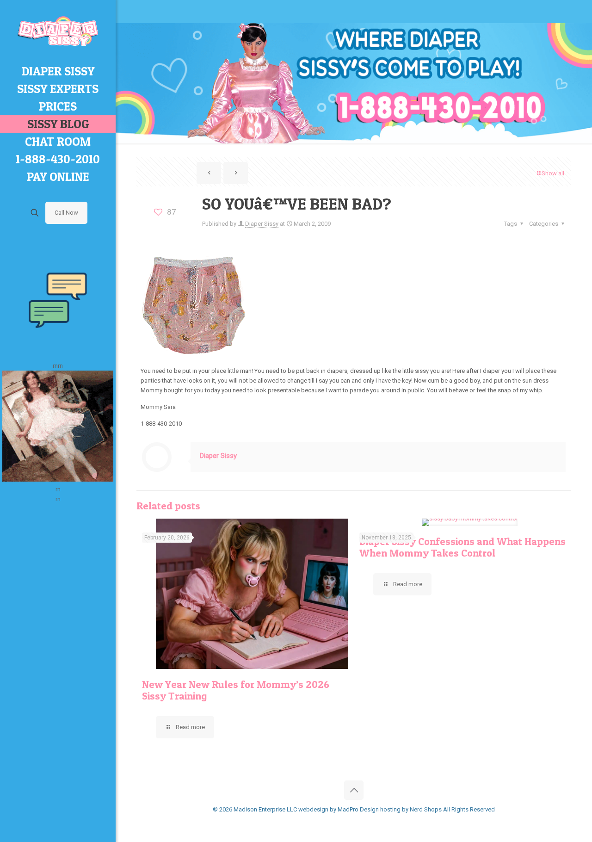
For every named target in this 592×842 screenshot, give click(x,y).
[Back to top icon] (354, 790)
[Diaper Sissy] (58, 31)
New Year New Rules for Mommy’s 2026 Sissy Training (235, 690)
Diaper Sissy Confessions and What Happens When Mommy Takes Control (462, 547)
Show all (553, 173)
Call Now (66, 212)
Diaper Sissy (261, 223)
